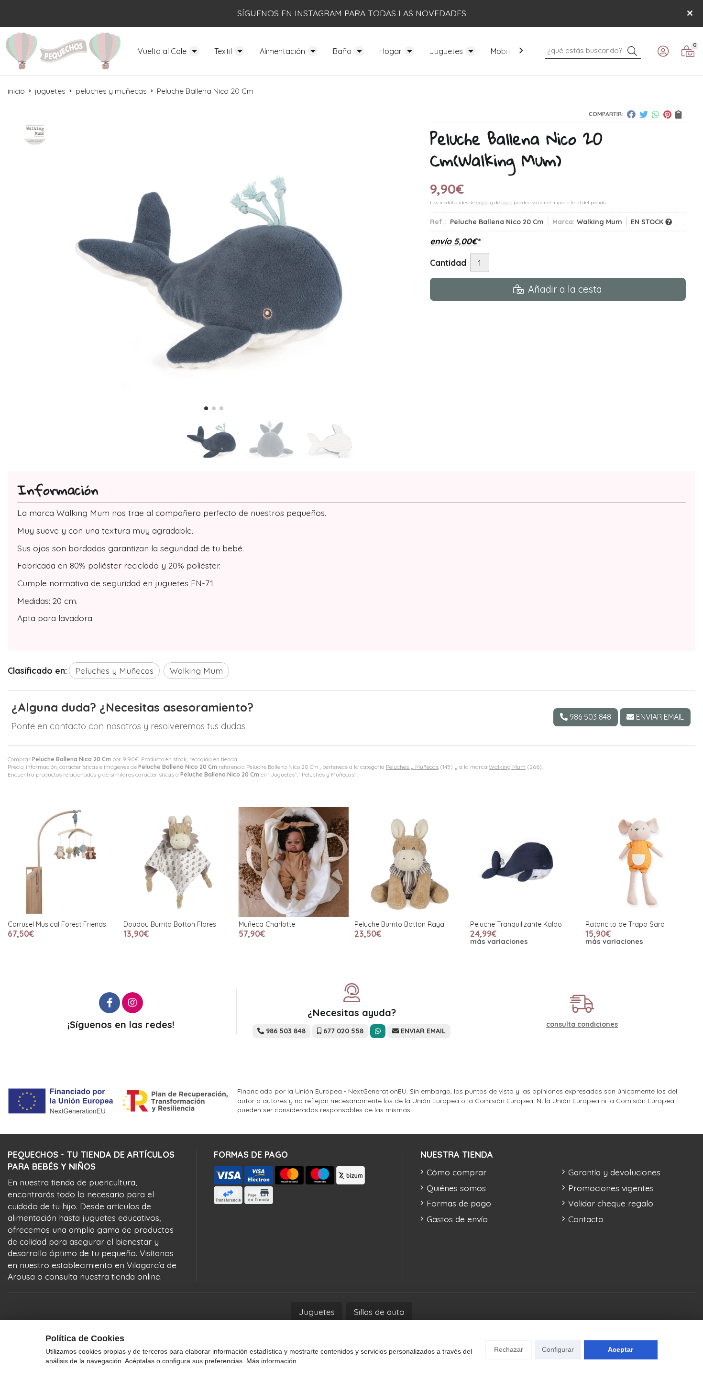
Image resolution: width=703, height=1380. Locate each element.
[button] (206, 408)
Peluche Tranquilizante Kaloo (516, 924)
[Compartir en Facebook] (631, 114)
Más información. (272, 1361)
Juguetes (446, 51)
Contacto (586, 1219)
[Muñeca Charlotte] (294, 862)
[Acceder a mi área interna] (662, 51)
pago (506, 202)
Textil (223, 51)
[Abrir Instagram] (132, 1002)
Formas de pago (459, 1203)
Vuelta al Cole (162, 51)
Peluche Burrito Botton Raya (399, 924)
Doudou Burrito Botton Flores (169, 924)
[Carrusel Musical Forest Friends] (63, 862)
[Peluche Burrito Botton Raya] (409, 862)
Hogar (390, 51)
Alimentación (282, 51)
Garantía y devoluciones (614, 1172)
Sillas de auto (379, 1311)
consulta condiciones (582, 1024)
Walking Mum (507, 766)
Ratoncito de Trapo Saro (625, 924)
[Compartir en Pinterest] (667, 114)
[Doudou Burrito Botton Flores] (178, 862)
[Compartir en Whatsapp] (655, 114)
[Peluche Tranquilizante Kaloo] (525, 862)
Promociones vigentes (611, 1188)
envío (482, 202)
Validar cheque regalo (610, 1203)
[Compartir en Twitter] (643, 114)
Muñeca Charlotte (267, 924)
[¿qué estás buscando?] (593, 49)
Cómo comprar (456, 1172)
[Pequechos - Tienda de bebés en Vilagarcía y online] (63, 51)
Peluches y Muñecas (412, 766)
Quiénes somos (456, 1188)
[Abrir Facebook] (109, 1002)
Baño (342, 51)
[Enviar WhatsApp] (377, 1031)
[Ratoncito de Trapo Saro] (640, 862)
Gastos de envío (457, 1219)
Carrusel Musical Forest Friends (57, 924)
